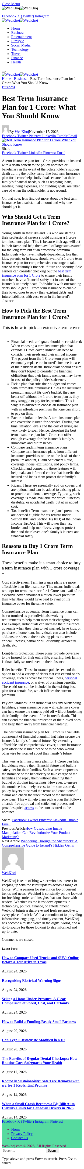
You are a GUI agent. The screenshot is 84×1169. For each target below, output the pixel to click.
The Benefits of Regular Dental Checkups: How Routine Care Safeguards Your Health (39, 1061)
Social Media (21, 45)
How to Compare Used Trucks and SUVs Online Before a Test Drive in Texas (40, 960)
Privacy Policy (22, 1134)
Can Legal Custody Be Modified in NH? (33, 1040)
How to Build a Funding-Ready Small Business (39, 1022)
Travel (16, 54)
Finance (17, 58)
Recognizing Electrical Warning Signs (31, 981)
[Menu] (4, 71)
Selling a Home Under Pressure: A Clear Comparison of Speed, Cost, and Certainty (35, 1001)
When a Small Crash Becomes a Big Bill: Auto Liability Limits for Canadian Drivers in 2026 (38, 1106)
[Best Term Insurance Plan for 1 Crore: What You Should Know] (42, 144)
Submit (52, 1150)
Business (17, 33)
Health (16, 62)
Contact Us (19, 1138)
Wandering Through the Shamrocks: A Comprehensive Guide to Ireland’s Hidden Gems (40, 843)
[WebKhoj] (20, 20)
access (29, 808)
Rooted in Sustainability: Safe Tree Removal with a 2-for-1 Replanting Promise (41, 1083)
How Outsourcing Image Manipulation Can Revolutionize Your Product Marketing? (36, 832)
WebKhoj (22, 132)
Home (15, 28)
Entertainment (21, 37)
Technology (20, 49)
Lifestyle (17, 41)
